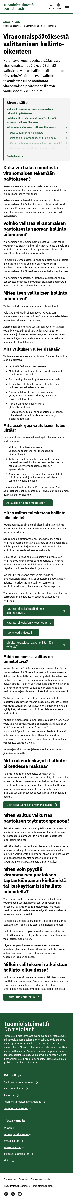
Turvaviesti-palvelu (18, 632)
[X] (13, 1194)
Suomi (58, 8)
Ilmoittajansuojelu (42, 1185)
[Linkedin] (6, 1194)
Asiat (17, 21)
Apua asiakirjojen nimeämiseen (25, 502)
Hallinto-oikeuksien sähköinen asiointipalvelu (25, 610)
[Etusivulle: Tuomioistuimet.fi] (18, 6)
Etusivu (6, 21)
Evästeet (23, 1179)
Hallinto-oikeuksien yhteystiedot (26, 622)
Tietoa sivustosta (40, 1179)
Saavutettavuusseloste (17, 1185)
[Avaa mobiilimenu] (67, 6)
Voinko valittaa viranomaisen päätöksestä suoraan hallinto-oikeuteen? (31, 120)
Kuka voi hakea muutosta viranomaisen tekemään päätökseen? (30, 111)
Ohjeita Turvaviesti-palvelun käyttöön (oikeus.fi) (29, 644)
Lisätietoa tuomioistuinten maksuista (29, 804)
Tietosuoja (10, 1179)
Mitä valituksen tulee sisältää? (27, 132)
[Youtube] (20, 1194)
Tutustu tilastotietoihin (20, 997)
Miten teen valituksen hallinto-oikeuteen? (31, 127)
